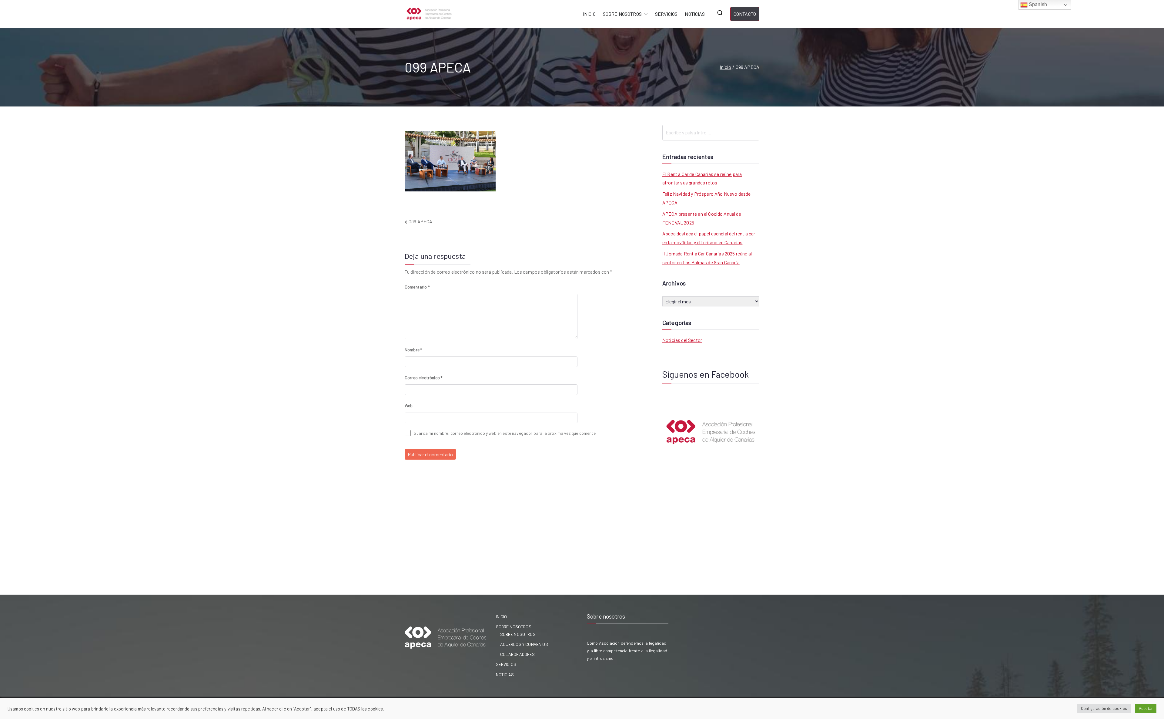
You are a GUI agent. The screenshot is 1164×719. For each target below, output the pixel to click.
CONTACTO (745, 14)
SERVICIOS (666, 14)
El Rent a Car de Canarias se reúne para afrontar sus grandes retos (702, 178)
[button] (645, 14)
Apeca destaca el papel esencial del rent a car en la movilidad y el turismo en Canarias (708, 238)
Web (409, 405)
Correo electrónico (423, 377)
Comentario (417, 286)
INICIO (589, 14)
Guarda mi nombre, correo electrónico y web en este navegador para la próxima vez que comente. (505, 433)
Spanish (1037, 4)
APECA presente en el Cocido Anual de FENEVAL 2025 (701, 218)
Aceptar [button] (1146, 708)
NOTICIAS (694, 14)
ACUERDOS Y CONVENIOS (524, 644)
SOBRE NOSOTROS (622, 14)
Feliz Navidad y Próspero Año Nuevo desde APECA (706, 198)
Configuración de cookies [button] (1104, 708)
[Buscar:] (711, 132)
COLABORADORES (517, 654)
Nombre (413, 349)
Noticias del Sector (682, 340)
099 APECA (420, 221)
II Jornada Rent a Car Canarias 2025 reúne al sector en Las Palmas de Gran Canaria (707, 258)
